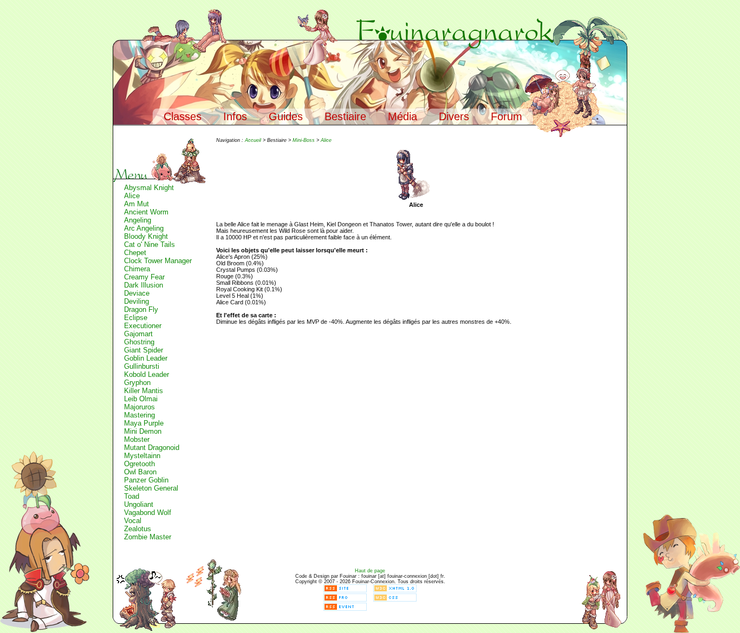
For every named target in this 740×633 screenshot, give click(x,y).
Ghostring (139, 342)
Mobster (137, 439)
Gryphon (137, 383)
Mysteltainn (142, 456)
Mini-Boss (304, 140)
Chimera (137, 269)
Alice (132, 196)
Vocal (132, 521)
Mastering (139, 415)
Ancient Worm (146, 212)
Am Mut (136, 204)
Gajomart (138, 334)
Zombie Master (147, 537)
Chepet (135, 253)
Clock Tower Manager (158, 261)
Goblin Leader (145, 358)
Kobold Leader (146, 374)
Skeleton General (151, 488)
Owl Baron (140, 472)
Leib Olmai (141, 399)
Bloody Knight (146, 236)
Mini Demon (142, 431)
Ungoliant (138, 504)
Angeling (137, 220)
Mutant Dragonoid (151, 447)
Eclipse (135, 318)
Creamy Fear (144, 277)
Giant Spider (143, 350)
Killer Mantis (143, 391)
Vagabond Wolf (147, 512)
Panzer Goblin (146, 480)
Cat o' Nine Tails (149, 244)
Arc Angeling (144, 228)
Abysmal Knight (149, 188)
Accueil (253, 140)
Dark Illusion (143, 285)
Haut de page (370, 570)
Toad (131, 496)
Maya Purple (144, 423)
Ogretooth (139, 464)
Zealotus (137, 529)
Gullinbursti (141, 366)
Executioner (142, 326)
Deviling (136, 301)
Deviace (137, 293)
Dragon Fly (141, 309)
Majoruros (139, 407)
